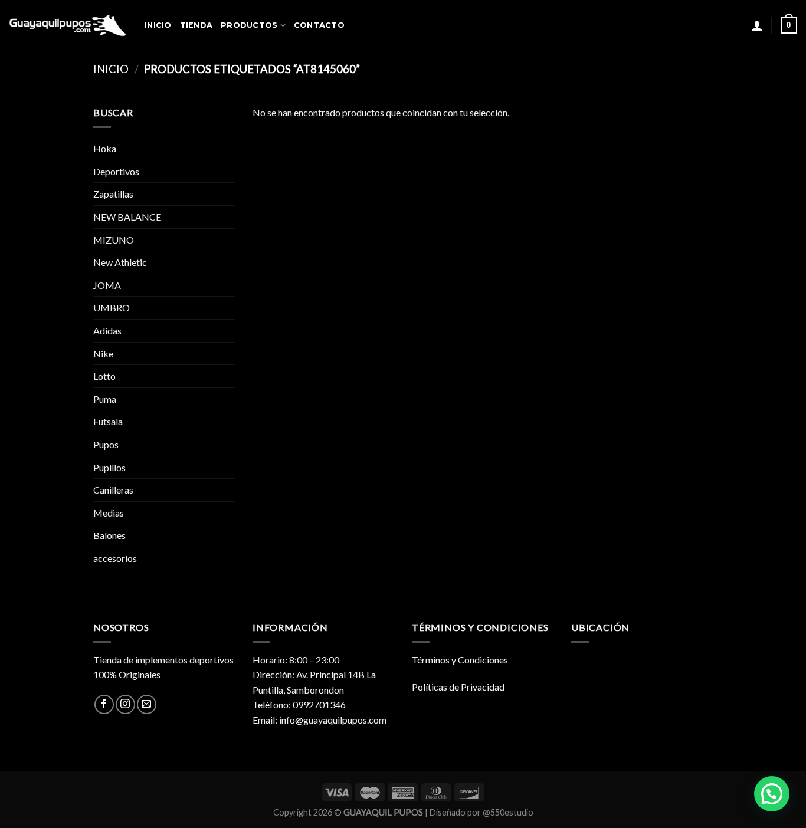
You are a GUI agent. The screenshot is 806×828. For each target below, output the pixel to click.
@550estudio (508, 812)
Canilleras (113, 489)
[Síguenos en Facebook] (104, 704)
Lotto (104, 376)
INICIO (158, 25)
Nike (103, 353)
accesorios (115, 558)
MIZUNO (113, 239)
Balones (109, 535)
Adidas (107, 330)
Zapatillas (113, 193)
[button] (771, 793)
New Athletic (120, 262)
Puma (104, 399)
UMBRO (111, 307)
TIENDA (196, 25)
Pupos (106, 444)
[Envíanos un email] (146, 704)
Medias (108, 512)
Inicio (111, 69)
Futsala (108, 421)
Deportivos (116, 171)
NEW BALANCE (127, 216)
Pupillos (109, 467)
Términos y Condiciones (460, 659)
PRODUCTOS (249, 25)
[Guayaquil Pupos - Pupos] (68, 25)
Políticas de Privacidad (458, 686)
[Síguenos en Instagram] (125, 704)
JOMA (107, 285)
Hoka (104, 148)
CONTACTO (319, 25)
